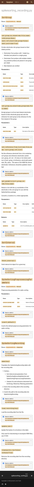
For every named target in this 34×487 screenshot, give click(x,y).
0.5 (16, 2)
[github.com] (2, 484)
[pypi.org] (5, 484)
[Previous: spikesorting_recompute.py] (2, 475)
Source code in (17, 27)
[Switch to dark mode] (27, 2)
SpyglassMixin (10, 21)
